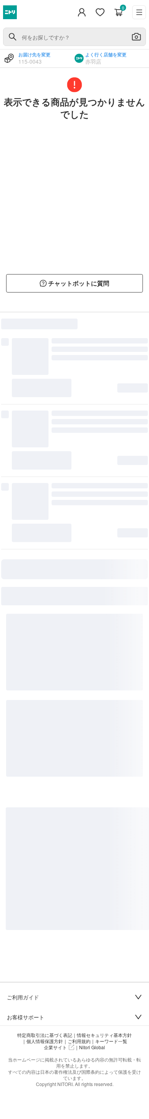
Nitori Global (92, 1047)
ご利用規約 (79, 1041)
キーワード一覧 (111, 1041)
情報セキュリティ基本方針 (104, 1035)
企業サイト (55, 1047)
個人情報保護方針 (44, 1041)
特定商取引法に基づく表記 (44, 1035)
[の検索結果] (12, 37)
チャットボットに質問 (78, 283)
